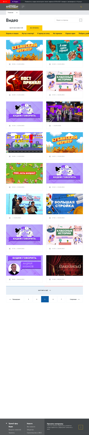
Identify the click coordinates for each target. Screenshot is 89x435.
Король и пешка (12, 33)
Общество (30, 430)
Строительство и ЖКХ (34, 433)
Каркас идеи (70, 33)
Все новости (31, 427)
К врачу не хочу (43, 33)
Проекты (12, 433)
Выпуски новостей (15, 430)
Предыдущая (16, 299)
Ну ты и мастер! (28, 33)
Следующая (73, 299)
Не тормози (57, 33)
